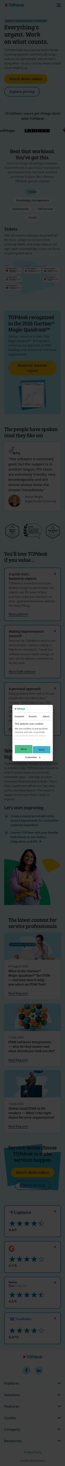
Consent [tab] (19, 716)
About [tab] (46, 716)
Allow (23, 749)
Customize (31, 757)
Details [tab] (33, 716)
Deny (41, 749)
